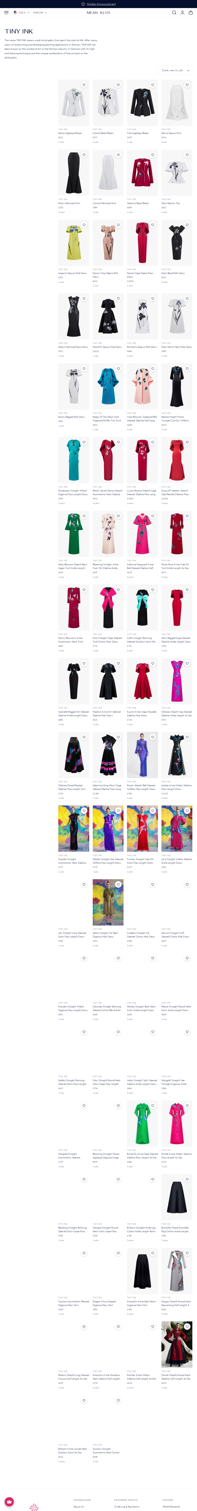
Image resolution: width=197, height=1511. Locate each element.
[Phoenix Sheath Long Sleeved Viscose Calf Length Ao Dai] (73, 1344)
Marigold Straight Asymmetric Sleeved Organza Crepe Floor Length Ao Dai (73, 1155)
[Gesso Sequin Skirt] (176, 103)
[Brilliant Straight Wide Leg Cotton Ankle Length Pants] (142, 1197)
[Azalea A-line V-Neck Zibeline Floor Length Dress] (176, 755)
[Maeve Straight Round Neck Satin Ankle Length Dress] (176, 976)
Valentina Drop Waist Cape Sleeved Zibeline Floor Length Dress (108, 787)
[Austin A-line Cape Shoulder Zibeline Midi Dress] (142, 681)
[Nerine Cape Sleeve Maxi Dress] (142, 243)
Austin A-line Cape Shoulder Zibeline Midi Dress (142, 713)
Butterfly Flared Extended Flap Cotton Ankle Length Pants (175, 1229)
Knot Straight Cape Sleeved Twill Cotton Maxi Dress (107, 639)
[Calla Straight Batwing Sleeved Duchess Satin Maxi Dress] (142, 607)
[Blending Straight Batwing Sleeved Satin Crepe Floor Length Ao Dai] (73, 1197)
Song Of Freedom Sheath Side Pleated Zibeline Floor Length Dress (175, 492)
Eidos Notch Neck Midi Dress (176, 347)
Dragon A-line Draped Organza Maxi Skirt (104, 1303)
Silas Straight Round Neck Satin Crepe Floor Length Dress (107, 1082)
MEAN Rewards (171, 1507)
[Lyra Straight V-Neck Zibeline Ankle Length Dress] (176, 828)
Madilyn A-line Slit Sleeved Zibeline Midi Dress (107, 713)
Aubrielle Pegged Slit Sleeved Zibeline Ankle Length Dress (73, 713)
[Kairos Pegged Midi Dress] (73, 386)
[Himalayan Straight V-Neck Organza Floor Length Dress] (73, 460)
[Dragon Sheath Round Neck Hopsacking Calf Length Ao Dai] (176, 1271)
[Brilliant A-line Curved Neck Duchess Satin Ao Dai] (73, 1418)
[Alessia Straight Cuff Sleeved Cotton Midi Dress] (176, 902)
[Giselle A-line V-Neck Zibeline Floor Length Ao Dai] (176, 1123)
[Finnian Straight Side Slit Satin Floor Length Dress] (142, 828)
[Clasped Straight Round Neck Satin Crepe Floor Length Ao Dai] (108, 1197)
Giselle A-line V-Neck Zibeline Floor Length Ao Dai (176, 1155)
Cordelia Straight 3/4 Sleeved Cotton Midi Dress (141, 934)
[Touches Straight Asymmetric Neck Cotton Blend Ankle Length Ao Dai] (108, 1418)
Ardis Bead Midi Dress (173, 273)
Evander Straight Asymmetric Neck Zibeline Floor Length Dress (72, 861)
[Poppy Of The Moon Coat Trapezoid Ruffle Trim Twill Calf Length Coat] (108, 386)
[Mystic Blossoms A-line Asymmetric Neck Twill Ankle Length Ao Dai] (73, 607)
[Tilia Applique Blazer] (142, 103)
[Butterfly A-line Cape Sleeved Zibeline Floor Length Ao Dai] (142, 1123)
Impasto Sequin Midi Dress (72, 273)
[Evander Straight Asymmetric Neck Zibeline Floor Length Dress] (73, 828)
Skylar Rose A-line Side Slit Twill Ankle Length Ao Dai (175, 566)
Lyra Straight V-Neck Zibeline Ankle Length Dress (176, 861)
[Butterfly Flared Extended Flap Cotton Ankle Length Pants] (176, 1197)
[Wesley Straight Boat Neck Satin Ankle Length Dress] (142, 976)
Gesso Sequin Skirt (171, 133)
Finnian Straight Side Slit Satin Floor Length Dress (140, 861)
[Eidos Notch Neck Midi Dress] (176, 316)
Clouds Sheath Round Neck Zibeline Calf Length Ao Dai (175, 1377)
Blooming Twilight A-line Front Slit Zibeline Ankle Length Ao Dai (106, 566)
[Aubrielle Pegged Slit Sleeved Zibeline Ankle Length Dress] (73, 681)
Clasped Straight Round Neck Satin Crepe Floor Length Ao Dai (105, 1229)
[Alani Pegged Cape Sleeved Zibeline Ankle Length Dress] (176, 607)
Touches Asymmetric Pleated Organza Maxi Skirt (73, 1303)
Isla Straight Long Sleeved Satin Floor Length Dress (72, 934)
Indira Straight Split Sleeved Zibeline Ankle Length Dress (142, 1082)
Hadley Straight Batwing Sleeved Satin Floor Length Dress (72, 1082)
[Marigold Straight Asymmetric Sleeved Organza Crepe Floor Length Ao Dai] (73, 1123)
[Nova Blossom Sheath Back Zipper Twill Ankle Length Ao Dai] (73, 534)
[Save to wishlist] (84, 84)
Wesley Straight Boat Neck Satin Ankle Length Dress (141, 1008)
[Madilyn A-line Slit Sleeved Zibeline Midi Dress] (108, 681)
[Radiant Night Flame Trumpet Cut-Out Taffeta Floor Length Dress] (176, 386)
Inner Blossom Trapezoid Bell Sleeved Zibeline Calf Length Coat (142, 418)
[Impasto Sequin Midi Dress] (73, 243)
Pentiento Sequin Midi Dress (142, 347)
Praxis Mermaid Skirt (69, 203)
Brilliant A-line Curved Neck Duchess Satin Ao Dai (72, 1450)
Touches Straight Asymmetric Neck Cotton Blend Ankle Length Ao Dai (107, 1450)
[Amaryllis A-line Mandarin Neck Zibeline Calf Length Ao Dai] (108, 1344)
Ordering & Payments (126, 1507)
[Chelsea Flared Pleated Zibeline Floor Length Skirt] (73, 755)
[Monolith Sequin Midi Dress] (108, 316)
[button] (6, 12)
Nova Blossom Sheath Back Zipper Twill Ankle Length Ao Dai (73, 566)
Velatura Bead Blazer (138, 203)
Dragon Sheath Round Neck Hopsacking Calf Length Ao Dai (176, 1303)
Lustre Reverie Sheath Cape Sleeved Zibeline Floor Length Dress (142, 492)
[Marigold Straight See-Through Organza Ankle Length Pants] (176, 1050)
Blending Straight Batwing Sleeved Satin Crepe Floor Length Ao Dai (72, 1229)
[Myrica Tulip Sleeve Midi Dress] (108, 243)
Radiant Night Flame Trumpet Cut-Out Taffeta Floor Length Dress (175, 418)
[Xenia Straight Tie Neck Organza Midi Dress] (108, 902)
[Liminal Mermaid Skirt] (108, 172)
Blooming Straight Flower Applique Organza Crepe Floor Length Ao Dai (106, 1155)
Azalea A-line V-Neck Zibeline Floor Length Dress (176, 787)
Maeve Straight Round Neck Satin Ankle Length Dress (176, 1008)
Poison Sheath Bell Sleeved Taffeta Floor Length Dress (141, 787)
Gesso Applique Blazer (70, 133)
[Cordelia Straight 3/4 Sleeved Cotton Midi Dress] (142, 902)
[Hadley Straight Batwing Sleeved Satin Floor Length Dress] (73, 1050)
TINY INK (97, 413)
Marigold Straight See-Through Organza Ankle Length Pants (173, 1082)
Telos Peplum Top (170, 203)
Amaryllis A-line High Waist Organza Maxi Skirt (141, 1303)
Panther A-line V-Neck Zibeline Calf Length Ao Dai (141, 1377)
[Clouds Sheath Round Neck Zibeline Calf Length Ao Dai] (176, 1344)
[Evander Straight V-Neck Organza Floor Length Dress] (73, 976)
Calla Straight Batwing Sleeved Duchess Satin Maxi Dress (142, 639)
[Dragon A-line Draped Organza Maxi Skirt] (108, 1271)
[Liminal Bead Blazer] (108, 103)
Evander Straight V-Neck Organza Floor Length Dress (73, 1008)
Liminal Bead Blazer (103, 133)
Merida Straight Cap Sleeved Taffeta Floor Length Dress (108, 861)
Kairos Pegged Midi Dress (71, 417)
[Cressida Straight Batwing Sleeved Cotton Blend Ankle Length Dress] (108, 976)
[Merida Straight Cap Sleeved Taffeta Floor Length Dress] (108, 828)
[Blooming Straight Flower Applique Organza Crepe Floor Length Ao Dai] (108, 1123)
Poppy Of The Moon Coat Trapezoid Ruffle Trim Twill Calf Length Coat (107, 418)
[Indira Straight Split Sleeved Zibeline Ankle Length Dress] (142, 1050)
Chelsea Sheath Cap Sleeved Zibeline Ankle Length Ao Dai (176, 713)
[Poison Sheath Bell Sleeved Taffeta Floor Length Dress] (142, 755)
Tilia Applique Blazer (138, 133)
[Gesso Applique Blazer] (73, 103)
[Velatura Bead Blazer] (142, 172)
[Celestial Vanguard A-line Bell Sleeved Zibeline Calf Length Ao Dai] (142, 534)
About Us (78, 1507)
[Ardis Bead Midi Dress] (176, 243)
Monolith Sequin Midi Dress (107, 347)
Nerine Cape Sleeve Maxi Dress (140, 275)
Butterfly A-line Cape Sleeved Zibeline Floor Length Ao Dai (142, 1155)
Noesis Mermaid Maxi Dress (73, 347)
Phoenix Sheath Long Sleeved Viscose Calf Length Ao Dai (73, 1377)
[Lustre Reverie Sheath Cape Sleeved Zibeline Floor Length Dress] (142, 460)
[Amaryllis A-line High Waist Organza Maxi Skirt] (142, 1271)
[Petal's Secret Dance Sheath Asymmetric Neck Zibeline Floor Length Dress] (108, 460)
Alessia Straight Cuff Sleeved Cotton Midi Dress (175, 934)
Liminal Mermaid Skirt (104, 203)
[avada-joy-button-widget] (9, 1501)
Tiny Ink (63, 129)
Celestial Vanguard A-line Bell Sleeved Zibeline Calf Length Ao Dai (140, 566)
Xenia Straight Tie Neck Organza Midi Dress (105, 934)
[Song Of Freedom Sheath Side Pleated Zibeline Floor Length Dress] (176, 460)
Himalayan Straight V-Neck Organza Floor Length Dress (73, 492)
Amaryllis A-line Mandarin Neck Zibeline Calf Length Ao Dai (108, 1377)
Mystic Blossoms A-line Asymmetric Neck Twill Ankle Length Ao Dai (70, 639)
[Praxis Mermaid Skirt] (73, 172)
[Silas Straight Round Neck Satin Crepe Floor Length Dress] (108, 1050)
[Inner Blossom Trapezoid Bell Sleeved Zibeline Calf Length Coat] (142, 386)
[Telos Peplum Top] (176, 172)
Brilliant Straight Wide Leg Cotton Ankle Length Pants (141, 1229)
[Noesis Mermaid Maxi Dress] (73, 316)
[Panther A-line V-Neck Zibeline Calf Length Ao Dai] (142, 1344)
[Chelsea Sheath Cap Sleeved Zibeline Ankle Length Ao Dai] (176, 681)
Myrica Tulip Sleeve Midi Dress (105, 275)
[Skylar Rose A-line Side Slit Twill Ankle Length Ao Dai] (176, 534)
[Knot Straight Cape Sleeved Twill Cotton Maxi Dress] (108, 607)
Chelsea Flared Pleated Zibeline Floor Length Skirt (72, 787)
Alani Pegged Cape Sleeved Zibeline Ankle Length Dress (176, 639)
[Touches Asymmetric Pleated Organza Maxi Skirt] (73, 1271)
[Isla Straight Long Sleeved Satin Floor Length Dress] (73, 902)
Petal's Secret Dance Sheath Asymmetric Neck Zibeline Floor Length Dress (108, 492)
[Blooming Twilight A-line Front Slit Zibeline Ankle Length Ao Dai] (108, 534)
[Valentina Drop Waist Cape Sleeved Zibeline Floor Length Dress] (108, 755)
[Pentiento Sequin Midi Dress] (142, 316)
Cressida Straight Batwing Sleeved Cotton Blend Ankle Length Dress (107, 1008)
